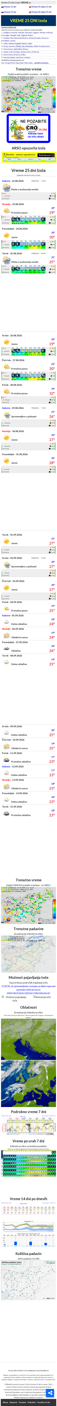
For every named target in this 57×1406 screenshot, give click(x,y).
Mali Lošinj (28, 63)
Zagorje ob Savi (27, 35)
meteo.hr (30, 1379)
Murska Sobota (9, 57)
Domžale (28, 32)
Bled (36, 46)
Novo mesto (8, 55)
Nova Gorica (8, 49)
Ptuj (11, 38)
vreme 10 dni (11, 1387)
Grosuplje (5, 35)
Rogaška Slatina (21, 43)
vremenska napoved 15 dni (14, 1390)
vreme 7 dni (47, 1384)
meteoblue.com (50, 1379)
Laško (29, 43)
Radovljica (29, 46)
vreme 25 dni (36, 1384)
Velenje (11, 43)
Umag (7, 63)
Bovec (25, 49)
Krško (23, 55)
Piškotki (9, 1384)
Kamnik (14, 32)
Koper (6, 52)
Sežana (23, 52)
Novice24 (9, 1392)
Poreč (12, 63)
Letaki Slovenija (44, 1395)
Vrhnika (42, 32)
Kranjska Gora (44, 46)
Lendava (27, 57)
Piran (29, 52)
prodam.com (19, 1392)
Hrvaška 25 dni (43, 1402)
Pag (17, 63)
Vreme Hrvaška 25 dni (41, 12)
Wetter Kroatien (35, 1397)
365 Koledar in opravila (28, 1395)
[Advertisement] (28, 302)
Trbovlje (21, 32)
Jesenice (11, 46)
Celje (6, 43)
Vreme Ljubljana (12, 1395)
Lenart (12, 41)
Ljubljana (7, 32)
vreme (15, 1384)
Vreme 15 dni (10, 6)
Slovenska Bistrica (21, 38)
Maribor (7, 38)
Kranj (6, 46)
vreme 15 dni (24, 1384)
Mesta (5, 1402)
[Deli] (50, 1393)
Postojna (16, 52)
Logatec (36, 32)
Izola (11, 52)
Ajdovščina (18, 49)
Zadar (21, 63)
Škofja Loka (20, 46)
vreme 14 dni (23, 1387)
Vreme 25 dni (10, 12)
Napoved (13, 1402)
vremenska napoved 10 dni (39, 1387)
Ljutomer (19, 57)
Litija (18, 35)
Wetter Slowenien (21, 1397)
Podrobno (32, 1402)
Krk (2, 63)
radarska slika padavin (33, 1392)
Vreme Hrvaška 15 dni (41, 6)
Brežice (17, 55)
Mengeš (13, 35)
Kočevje (49, 32)
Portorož (35, 52)
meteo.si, (50, 1377)
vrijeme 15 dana (32, 1390)
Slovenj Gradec (35, 38)
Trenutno (22, 1402)
